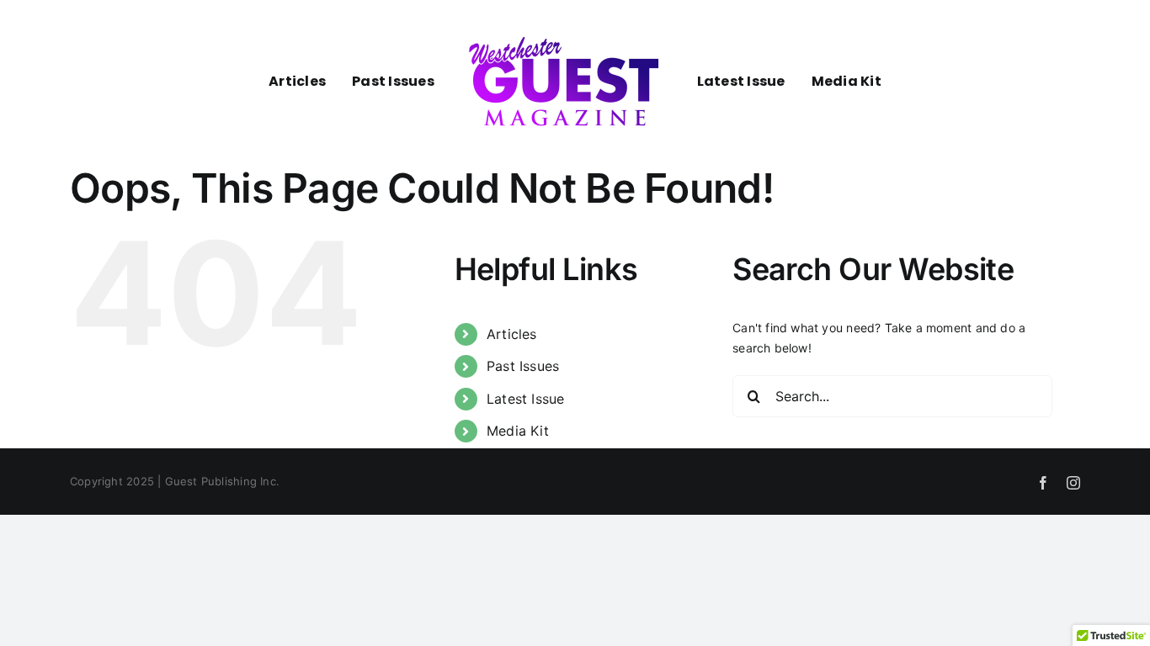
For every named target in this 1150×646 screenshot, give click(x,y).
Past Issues (523, 365)
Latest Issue (526, 398)
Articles (512, 334)
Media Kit (518, 430)
